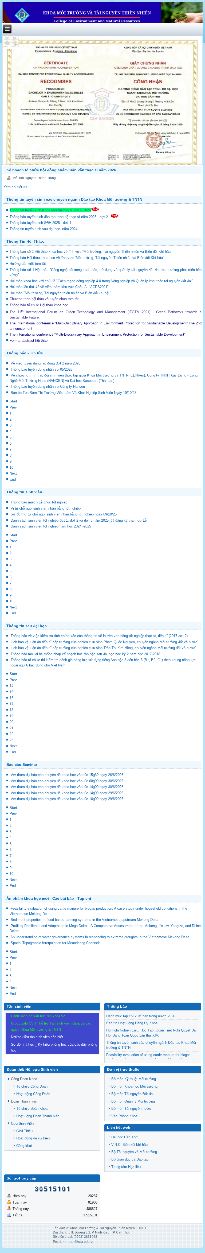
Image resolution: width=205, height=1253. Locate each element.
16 (11, 698)
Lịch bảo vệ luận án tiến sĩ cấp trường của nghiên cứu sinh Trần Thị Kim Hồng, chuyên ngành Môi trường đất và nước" (103, 648)
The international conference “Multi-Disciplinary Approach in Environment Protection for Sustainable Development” (99, 323)
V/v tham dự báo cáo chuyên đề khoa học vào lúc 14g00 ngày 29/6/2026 (67, 793)
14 (11, 686)
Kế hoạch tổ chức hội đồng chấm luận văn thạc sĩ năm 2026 (61, 170)
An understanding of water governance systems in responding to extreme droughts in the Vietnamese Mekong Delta (99, 937)
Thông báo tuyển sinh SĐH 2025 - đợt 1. (41, 223)
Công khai (24, 1146)
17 (11, 704)
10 (11, 467)
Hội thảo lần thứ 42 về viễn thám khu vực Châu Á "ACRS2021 (58, 287)
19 (11, 716)
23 (11, 740)
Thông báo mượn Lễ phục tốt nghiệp (39, 502)
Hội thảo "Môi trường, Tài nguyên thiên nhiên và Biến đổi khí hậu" (61, 293)
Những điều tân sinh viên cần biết (37, 1037)
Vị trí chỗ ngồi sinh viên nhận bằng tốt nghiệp (46, 508)
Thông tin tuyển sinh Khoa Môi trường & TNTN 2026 (50, 210)
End (13, 480)
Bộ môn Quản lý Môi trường (133, 1101)
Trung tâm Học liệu (126, 1167)
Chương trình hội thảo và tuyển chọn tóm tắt (45, 299)
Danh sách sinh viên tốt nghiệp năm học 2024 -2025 (51, 526)
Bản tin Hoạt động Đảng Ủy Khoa (131, 1023)
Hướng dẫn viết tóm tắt (29, 264)
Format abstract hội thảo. (29, 341)
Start (13, 401)
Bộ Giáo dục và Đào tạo (129, 1159)
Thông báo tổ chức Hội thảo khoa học (39, 305)
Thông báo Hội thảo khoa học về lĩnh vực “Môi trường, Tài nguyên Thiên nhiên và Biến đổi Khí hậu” (87, 258)
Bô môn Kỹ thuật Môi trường (133, 1079)
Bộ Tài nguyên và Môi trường (134, 1152)
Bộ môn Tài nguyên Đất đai (132, 1094)
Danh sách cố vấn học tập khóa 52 (38, 1016)
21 (11, 728)
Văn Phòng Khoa (124, 1116)
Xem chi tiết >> (15, 187)
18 (11, 710)
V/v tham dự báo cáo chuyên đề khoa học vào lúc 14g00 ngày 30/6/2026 (67, 787)
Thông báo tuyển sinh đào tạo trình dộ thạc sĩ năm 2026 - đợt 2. (60, 217)
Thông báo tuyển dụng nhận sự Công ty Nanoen (48, 387)
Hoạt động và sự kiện (33, 1138)
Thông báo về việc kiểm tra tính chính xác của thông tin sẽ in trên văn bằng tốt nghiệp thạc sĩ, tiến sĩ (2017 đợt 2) (99, 636)
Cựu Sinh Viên (22, 1124)
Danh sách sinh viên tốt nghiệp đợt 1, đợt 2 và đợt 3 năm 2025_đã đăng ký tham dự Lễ (79, 520)
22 (11, 734)
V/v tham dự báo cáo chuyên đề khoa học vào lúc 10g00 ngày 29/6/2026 (67, 799)
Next (13, 473)
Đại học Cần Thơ (124, 1137)
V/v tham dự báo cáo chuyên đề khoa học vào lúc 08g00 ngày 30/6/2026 (67, 781)
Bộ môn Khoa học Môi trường (134, 1086)
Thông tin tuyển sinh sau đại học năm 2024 (44, 229)
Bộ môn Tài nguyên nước (131, 1109)
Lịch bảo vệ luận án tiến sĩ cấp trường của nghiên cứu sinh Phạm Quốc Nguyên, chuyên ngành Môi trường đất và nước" (105, 642)
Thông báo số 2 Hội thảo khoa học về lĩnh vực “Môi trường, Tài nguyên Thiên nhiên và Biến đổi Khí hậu (90, 252)
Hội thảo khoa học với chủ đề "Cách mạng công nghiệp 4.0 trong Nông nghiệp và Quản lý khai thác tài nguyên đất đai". (102, 281)
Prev (13, 407)
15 (11, 692)
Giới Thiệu (24, 1131)
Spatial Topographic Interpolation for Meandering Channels (56, 943)
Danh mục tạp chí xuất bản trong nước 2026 (140, 1016)
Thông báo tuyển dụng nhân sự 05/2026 (41, 369)
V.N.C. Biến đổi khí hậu (129, 1145)
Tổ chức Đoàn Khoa (32, 1109)
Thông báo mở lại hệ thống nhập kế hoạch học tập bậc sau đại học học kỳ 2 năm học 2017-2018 (85, 654)
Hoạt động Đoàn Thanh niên (37, 1116)
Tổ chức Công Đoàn (32, 1086)
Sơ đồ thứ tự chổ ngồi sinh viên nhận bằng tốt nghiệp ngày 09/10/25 (64, 514)
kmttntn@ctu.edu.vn (78, 1242)
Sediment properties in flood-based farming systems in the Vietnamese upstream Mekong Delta (84, 920)
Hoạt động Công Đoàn (33, 1094)
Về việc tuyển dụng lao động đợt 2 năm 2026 (45, 363)
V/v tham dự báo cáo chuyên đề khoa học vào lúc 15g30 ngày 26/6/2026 (67, 775)
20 (11, 722)
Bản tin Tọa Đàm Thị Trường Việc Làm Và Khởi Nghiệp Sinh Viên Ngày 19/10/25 (73, 393)
